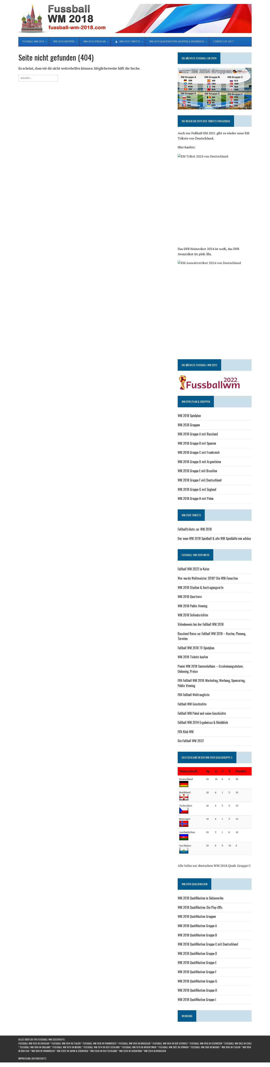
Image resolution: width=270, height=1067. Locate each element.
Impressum (24, 1058)
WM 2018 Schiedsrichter (193, 615)
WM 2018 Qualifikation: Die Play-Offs (200, 907)
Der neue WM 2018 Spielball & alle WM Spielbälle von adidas (214, 538)
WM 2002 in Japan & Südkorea (72, 1051)
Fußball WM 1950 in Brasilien (134, 1043)
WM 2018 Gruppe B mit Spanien (197, 443)
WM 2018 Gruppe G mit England (197, 489)
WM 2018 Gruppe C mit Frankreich (199, 452)
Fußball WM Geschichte (192, 704)
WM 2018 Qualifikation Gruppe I (197, 999)
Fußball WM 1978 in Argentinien (139, 1047)
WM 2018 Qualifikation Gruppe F (197, 971)
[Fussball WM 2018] (135, 18)
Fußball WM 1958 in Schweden (206, 1043)
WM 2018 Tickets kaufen (193, 657)
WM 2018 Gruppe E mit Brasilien (197, 470)
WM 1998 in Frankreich (43, 1051)
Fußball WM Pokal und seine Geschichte (202, 713)
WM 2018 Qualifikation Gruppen (197, 916)
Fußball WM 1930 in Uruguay (33, 1043)
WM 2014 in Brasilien (155, 1051)
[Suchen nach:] (38, 77)
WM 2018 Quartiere (190, 596)
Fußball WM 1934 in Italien (66, 1043)
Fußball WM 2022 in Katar (194, 569)
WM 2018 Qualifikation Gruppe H (197, 990)
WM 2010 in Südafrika (130, 1051)
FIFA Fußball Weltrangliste (193, 694)
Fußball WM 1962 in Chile (238, 1043)
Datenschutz (39, 1058)
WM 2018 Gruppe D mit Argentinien (199, 461)
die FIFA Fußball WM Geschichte (47, 1039)
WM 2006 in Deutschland (103, 1051)
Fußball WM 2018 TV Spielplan (196, 647)
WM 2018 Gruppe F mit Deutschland (200, 480)
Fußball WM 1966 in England (35, 1047)
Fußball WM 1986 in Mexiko (205, 1047)
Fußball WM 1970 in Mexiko (67, 1047)
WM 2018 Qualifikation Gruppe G (197, 981)
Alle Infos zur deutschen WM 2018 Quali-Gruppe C (214, 865)
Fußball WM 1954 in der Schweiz (170, 1043)
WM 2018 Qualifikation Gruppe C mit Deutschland (208, 944)
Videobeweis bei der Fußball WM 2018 (201, 624)
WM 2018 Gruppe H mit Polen (195, 498)
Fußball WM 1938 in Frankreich (99, 1043)
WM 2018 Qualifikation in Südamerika (200, 898)
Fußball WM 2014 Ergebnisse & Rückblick (203, 722)
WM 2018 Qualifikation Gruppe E (197, 962)
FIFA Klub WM (186, 731)
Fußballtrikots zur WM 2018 (195, 529)
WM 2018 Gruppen (189, 425)
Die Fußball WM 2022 (191, 740)
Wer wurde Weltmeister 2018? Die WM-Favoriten (208, 578)
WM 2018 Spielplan (189, 415)
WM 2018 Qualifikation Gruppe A (197, 925)
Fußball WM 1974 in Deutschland (102, 1047)
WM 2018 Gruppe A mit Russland (198, 434)
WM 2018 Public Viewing (192, 606)
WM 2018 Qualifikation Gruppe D (197, 953)
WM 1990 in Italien (231, 1047)
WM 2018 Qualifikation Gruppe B (197, 935)
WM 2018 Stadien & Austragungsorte (200, 587)
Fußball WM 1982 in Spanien (174, 1047)
